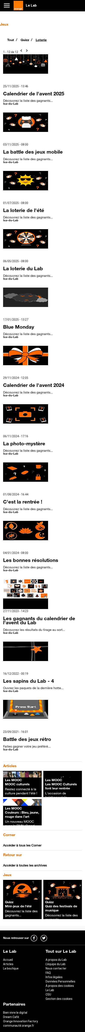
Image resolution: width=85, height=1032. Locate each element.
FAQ (48, 972)
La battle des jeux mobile (33, 152)
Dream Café (11, 1017)
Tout (11, 40)
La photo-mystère (24, 443)
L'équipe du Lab (55, 964)
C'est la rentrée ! (22, 502)
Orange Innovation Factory (20, 1021)
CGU (48, 994)
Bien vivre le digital (15, 1012)
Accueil (8, 959)
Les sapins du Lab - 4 (28, 681)
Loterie (41, 40)
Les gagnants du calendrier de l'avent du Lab (39, 620)
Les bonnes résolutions (30, 560)
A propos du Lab (56, 959)
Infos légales (54, 977)
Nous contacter (56, 968)
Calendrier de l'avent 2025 (33, 93)
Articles (8, 964)
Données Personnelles (60, 981)
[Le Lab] (18, 5)
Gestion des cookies (59, 998)
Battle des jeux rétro (27, 739)
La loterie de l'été (23, 210)
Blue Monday (18, 327)
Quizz (25, 40)
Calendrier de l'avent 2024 (33, 385)
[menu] (8, 5)
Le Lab (50, 990)
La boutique (11, 968)
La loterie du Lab (23, 268)
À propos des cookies (60, 985)
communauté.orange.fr (18, 1025)
